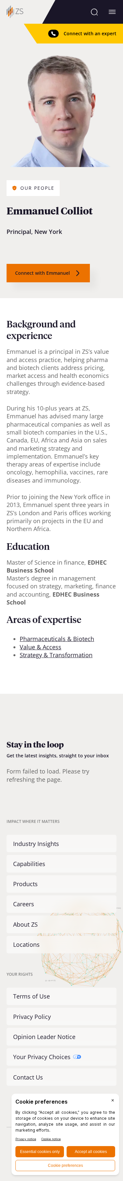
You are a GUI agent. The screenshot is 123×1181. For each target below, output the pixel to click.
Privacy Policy (32, 1017)
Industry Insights (36, 844)
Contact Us (28, 1077)
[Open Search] (94, 12)
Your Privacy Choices (42, 1057)
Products (25, 884)
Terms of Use (31, 996)
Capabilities (29, 864)
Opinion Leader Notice (44, 1037)
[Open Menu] (112, 12)
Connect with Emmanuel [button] (42, 273)
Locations (26, 944)
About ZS (25, 924)
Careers (23, 904)
